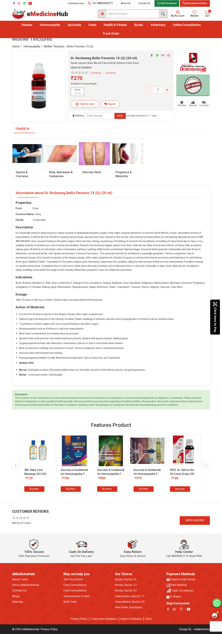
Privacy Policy (78, 619)
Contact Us (144, 3)
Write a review (195, 520)
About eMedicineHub (25, 585)
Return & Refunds (131, 619)
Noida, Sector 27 (126, 585)
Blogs (16, 596)
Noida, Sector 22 (126, 591)
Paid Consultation (75, 591)
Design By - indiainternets (194, 629)
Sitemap (17, 602)
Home (15, 46)
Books (138, 25)
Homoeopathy (50, 25)
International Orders (76, 596)
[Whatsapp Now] (216, 603)
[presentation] (15, 465)
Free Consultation (75, 585)
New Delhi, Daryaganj (128, 607)
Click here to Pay (215, 319)
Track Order (111, 33)
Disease (27, 25)
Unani (92, 25)
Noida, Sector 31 (126, 579)
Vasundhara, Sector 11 (130, 596)
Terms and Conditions (104, 619)
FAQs (148, 619)
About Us (126, 3)
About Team (20, 579)
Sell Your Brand (73, 579)
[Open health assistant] (214, 615)
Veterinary (158, 25)
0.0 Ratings (96, 73)
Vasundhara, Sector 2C (130, 602)
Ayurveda (74, 25)
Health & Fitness (115, 25)
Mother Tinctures (54, 46)
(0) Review (111, 73)
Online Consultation (187, 25)
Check (120, 115)
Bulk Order (70, 602)
